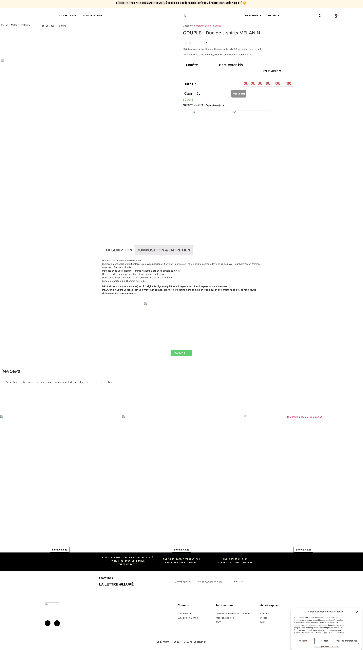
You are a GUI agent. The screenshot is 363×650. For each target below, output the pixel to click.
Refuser (324, 640)
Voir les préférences (346, 640)
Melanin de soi (203, 25)
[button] (357, 611)
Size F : (190, 84)
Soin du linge (92, 15)
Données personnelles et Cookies (327, 646)
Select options (59, 549)
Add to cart (239, 93)
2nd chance (253, 15)
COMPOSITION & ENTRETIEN (163, 250)
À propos (272, 15)
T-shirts (217, 25)
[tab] (119, 250)
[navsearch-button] (318, 15)
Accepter (303, 640)
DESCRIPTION (119, 250)
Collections (67, 15)
